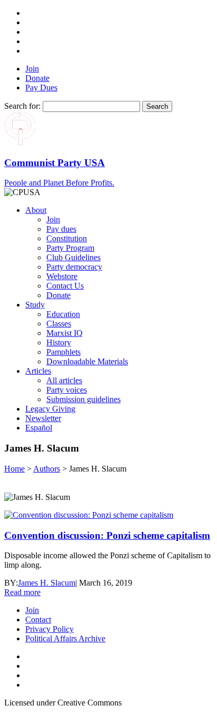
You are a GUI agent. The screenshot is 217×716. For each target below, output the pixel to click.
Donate (37, 78)
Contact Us (65, 285)
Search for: (22, 105)
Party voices (66, 389)
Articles (38, 370)
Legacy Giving (50, 408)
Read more (22, 592)
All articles (64, 380)
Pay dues (61, 228)
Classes (58, 323)
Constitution (66, 238)
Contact (38, 619)
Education (63, 314)
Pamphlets (63, 351)
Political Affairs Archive (65, 638)
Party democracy (74, 266)
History (58, 342)
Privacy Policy (49, 629)
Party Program (70, 247)
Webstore (61, 276)
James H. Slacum (46, 582)
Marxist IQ (64, 333)
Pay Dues (41, 87)
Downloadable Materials (87, 361)
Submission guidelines (83, 399)
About (35, 210)
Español (38, 427)
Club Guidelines (73, 257)
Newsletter (43, 418)
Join (32, 68)
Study (35, 304)
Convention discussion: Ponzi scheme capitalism (107, 535)
